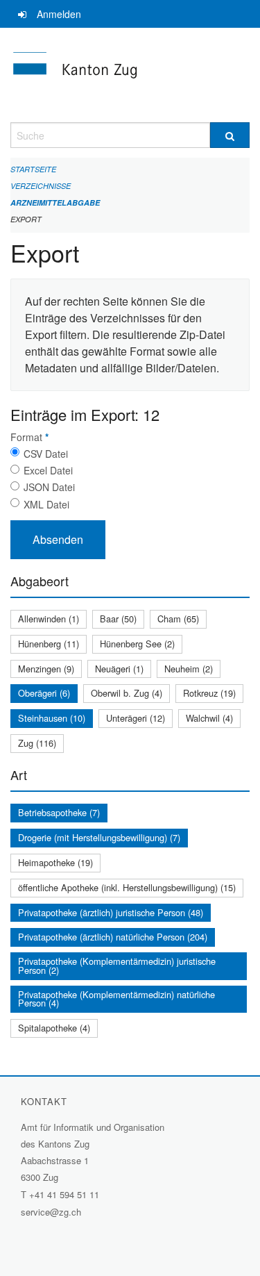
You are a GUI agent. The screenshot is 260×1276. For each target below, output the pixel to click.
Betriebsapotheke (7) (59, 812)
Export (26, 219)
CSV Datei (46, 454)
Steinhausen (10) (51, 717)
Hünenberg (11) (48, 643)
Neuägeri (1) (119, 668)
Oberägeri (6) (44, 692)
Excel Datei (48, 470)
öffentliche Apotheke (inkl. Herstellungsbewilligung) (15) (127, 887)
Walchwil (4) (209, 717)
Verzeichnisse (40, 186)
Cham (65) (178, 618)
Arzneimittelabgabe (55, 202)
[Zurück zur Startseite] (130, 75)
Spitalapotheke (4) (54, 1027)
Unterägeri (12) (135, 717)
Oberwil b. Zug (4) (126, 692)
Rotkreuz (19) (209, 692)
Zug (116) (37, 742)
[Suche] (230, 135)
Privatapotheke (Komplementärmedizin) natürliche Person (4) (116, 999)
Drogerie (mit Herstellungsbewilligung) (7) (99, 837)
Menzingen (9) (46, 668)
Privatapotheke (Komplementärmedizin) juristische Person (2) (117, 965)
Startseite (33, 169)
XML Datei (46, 504)
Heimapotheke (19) (55, 862)
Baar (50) (118, 618)
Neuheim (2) (188, 668)
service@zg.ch (51, 1211)
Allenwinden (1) (48, 618)
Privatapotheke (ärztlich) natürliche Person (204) (112, 936)
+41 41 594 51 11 (64, 1194)
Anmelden (59, 14)
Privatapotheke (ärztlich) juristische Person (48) (110, 912)
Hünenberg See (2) (137, 643)
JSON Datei (49, 487)
